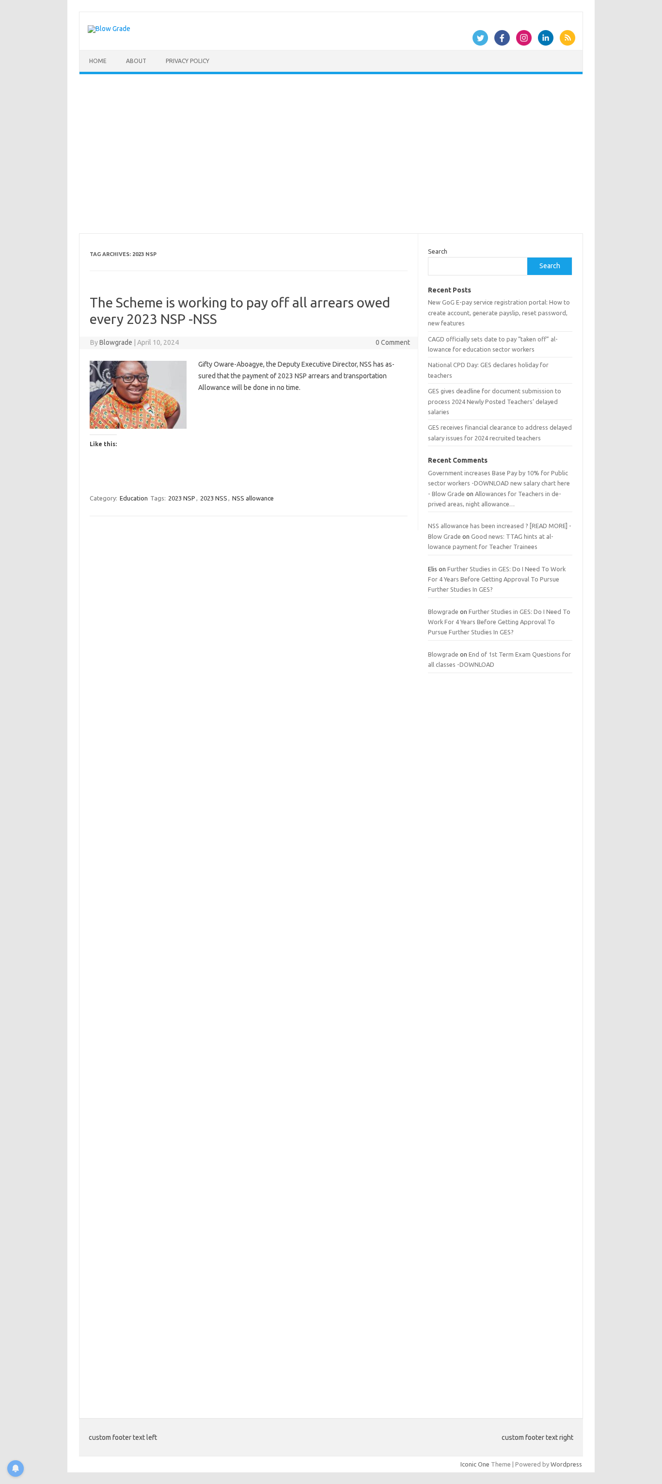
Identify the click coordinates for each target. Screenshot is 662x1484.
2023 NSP (181, 498)
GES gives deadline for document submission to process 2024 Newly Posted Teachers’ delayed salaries (494, 401)
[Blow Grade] (109, 28)
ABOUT (136, 61)
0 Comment (393, 342)
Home (98, 61)
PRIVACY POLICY (187, 61)
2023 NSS (213, 498)
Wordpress (566, 1464)
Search (437, 251)
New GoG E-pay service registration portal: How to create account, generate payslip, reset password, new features (499, 312)
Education (134, 498)
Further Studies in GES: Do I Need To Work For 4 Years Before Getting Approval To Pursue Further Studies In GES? (497, 579)
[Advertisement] (331, 154)
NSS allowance (253, 498)
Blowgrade (115, 342)
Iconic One (474, 1464)
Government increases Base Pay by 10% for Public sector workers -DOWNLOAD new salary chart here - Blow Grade (499, 483)
